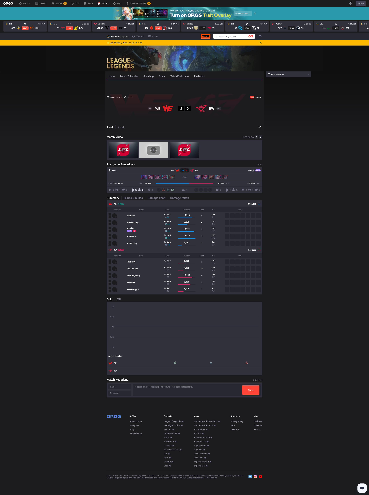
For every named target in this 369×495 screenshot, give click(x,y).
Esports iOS (199, 465)
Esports (167, 461)
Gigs (166, 465)
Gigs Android (200, 445)
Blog (132, 429)
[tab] (114, 198)
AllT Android (199, 429)
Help (232, 425)
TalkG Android (200, 453)
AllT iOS (198, 433)
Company (134, 425)
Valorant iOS (200, 441)
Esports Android (201, 461)
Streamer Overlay (171, 449)
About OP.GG (136, 421)
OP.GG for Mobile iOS (203, 425)
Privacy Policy (236, 421)
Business (258, 421)
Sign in (360, 3)
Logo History (136, 433)
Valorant (168, 429)
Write (251, 389)
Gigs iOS (198, 449)
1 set (110, 127)
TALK (166, 457)
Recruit (257, 429)
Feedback (234, 429)
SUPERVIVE (169, 441)
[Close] (255, 13)
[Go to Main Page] (8, 3)
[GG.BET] (205, 36)
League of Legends (172, 421)
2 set (121, 127)
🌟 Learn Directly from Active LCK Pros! (124, 42)
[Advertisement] (184, 86)
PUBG (166, 437)
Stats (25, 3)
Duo (165, 453)
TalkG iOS (198, 457)
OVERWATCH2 (170, 433)
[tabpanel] (184, 247)
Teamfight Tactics (172, 425)
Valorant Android (202, 437)
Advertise (258, 425)
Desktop (167, 445)
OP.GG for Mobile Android (205, 421)
